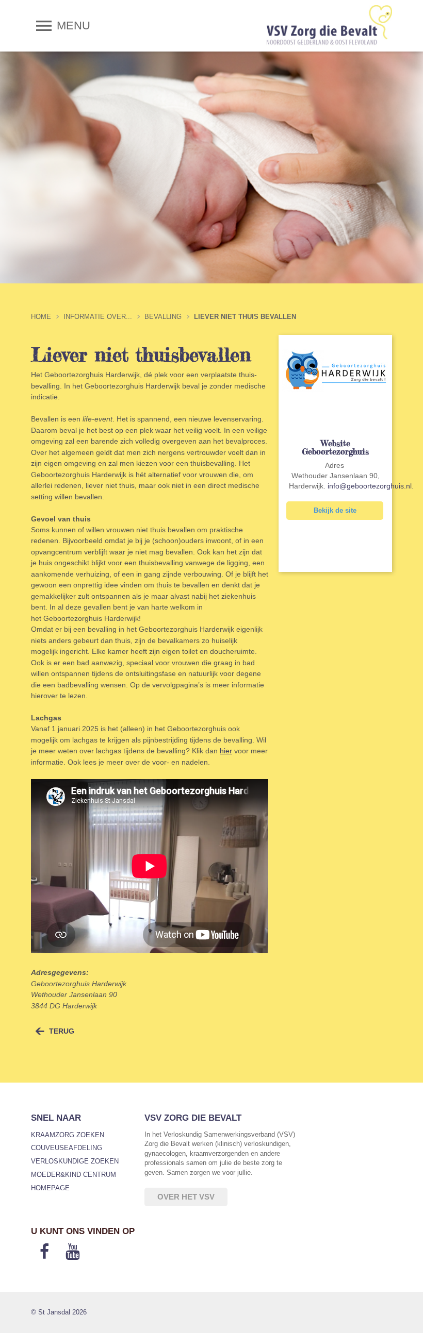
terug (61, 1031)
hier (226, 751)
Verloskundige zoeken (75, 1161)
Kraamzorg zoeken (67, 1135)
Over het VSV (186, 1196)
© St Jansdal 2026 (59, 1312)
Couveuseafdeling (66, 1148)
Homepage (50, 1188)
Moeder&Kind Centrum (73, 1174)
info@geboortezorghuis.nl (370, 486)
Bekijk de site (335, 510)
